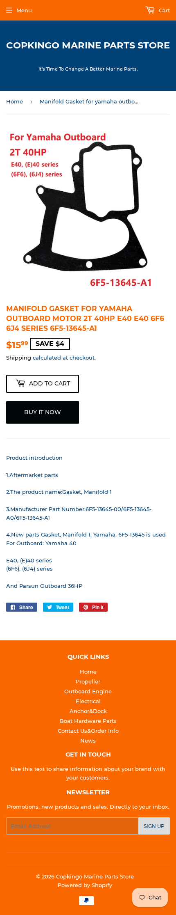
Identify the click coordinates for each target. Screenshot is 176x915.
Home (14, 101)
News (88, 740)
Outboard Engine (88, 691)
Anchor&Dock (88, 711)
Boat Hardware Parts (88, 721)
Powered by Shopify (85, 885)
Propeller (88, 681)
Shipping (18, 357)
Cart (163, 10)
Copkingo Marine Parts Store (88, 45)
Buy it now (42, 412)
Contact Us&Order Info (88, 730)
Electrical (88, 701)
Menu (24, 10)
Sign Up (154, 826)
